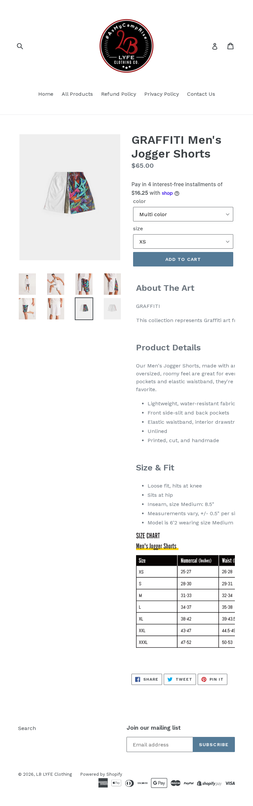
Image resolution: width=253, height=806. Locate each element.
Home (45, 94)
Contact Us (201, 94)
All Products (77, 94)
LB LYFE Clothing (54, 774)
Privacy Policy (161, 94)
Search (27, 728)
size (138, 228)
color (139, 201)
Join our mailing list (153, 727)
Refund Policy (118, 94)
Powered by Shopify (101, 774)
